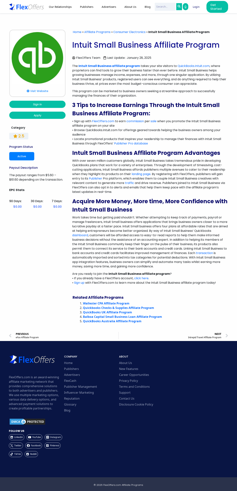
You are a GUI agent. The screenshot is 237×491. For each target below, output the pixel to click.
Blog (148, 7)
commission (135, 121)
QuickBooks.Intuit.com (194, 66)
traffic (129, 183)
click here (141, 278)
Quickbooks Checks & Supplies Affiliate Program (118, 308)
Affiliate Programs (97, 32)
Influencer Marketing (79, 393)
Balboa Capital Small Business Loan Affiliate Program (122, 317)
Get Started (216, 7)
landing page (141, 174)
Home (77, 32)
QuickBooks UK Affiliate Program (107, 312)
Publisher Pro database (131, 143)
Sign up (79, 283)
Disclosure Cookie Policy (136, 404)
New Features (128, 369)
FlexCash (70, 381)
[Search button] (179, 6)
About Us (125, 363)
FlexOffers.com (103, 121)
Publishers (71, 369)
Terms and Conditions (134, 387)
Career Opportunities (134, 375)
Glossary (70, 404)
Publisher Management (80, 387)
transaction (204, 253)
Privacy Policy (128, 381)
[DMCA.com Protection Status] (36, 421)
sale (153, 121)
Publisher (95, 178)
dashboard (80, 235)
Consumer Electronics (129, 32)
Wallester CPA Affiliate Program (106, 303)
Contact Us (126, 398)
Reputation (72, 398)
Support (125, 393)
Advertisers (72, 375)
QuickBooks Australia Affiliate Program (112, 321)
